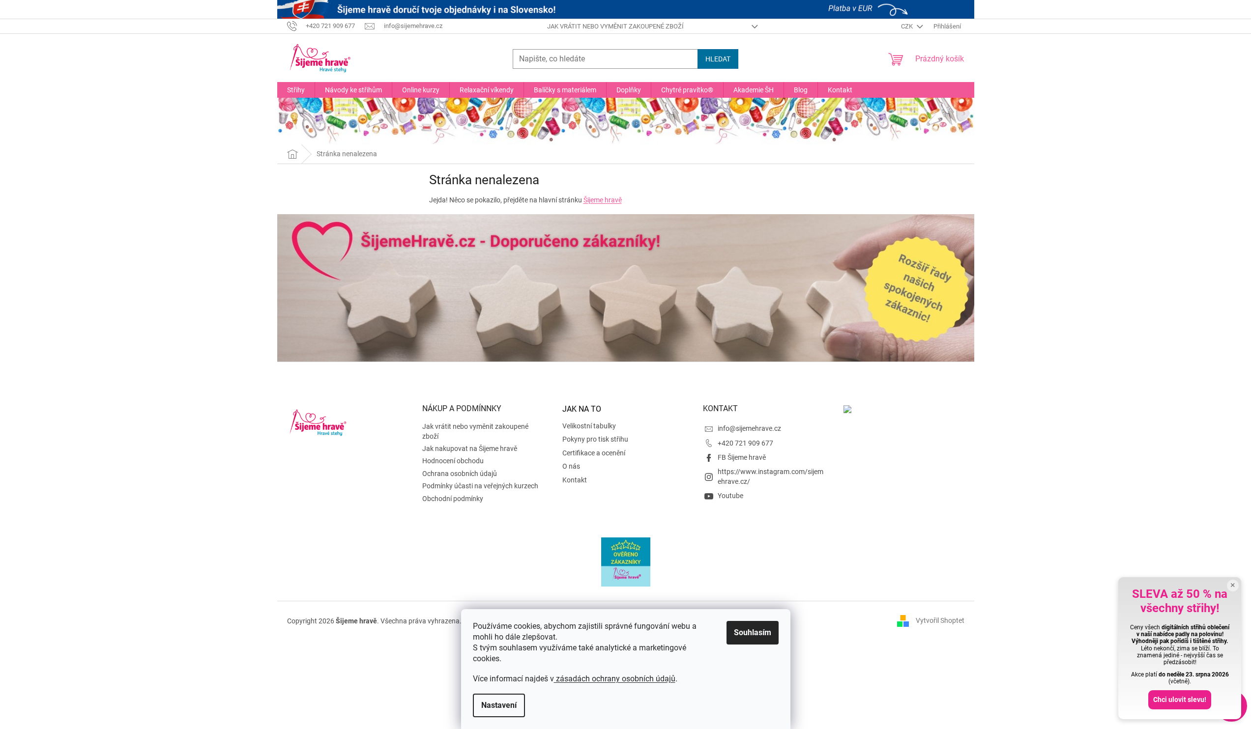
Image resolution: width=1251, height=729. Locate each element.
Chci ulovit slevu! (1179, 699)
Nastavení (499, 705)
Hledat (717, 59)
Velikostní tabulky (589, 426)
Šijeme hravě (602, 200)
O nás (571, 466)
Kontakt (574, 480)
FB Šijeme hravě (742, 457)
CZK (907, 26)
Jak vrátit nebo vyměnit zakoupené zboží (615, 26)
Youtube (730, 496)
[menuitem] (296, 90)
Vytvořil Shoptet (940, 620)
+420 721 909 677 (745, 443)
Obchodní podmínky (452, 499)
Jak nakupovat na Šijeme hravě (469, 448)
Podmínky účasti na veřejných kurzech (480, 486)
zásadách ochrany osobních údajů (614, 678)
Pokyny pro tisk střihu (595, 439)
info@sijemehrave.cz (749, 428)
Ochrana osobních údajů (459, 473)
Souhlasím (752, 632)
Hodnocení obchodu (453, 461)
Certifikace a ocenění (593, 453)
